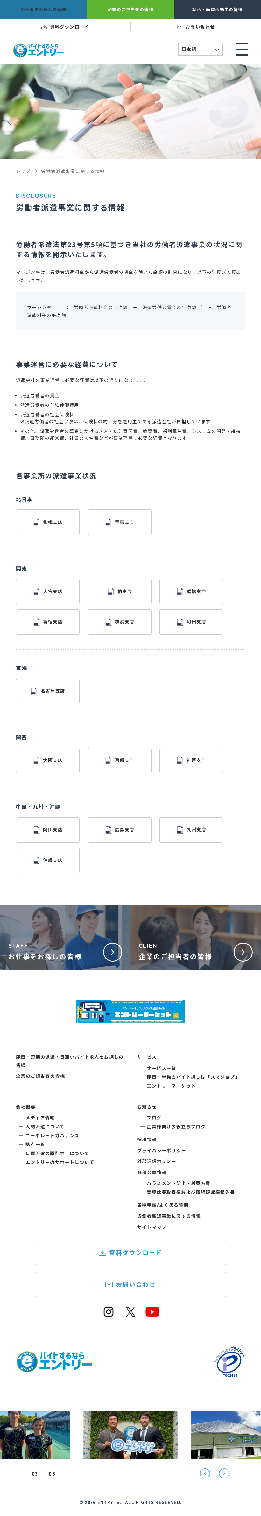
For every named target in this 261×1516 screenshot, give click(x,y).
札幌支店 (53, 522)
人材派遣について (45, 1127)
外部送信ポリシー (156, 1161)
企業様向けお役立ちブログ (176, 1127)
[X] (130, 1315)
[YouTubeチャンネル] (152, 1315)
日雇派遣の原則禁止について (57, 1153)
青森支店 (125, 522)
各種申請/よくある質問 (162, 1205)
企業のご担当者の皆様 (40, 1076)
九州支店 (197, 830)
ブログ (154, 1118)
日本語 (201, 49)
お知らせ (147, 1107)
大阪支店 (53, 760)
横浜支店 (125, 622)
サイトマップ (151, 1227)
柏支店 (124, 591)
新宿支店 (53, 622)
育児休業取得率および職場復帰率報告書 (191, 1192)
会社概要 (26, 1107)
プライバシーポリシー (161, 1150)
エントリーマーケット (171, 1086)
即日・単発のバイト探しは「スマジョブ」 (193, 1077)
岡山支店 (53, 830)
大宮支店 (53, 591)
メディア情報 (39, 1118)
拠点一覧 (35, 1144)
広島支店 (125, 830)
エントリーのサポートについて (59, 1162)
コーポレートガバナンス (52, 1135)
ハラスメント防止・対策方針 (178, 1183)
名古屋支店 (53, 691)
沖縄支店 (53, 860)
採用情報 (147, 1139)
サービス (147, 1057)
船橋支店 (197, 591)
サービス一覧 (161, 1068)
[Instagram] (108, 1315)
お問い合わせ (136, 1284)
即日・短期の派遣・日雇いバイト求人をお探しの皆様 (70, 1061)
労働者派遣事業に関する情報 (169, 1216)
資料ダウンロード (135, 1252)
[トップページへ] (54, 1369)
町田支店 (197, 622)
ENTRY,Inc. (110, 1502)
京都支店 (125, 760)
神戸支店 (197, 760)
